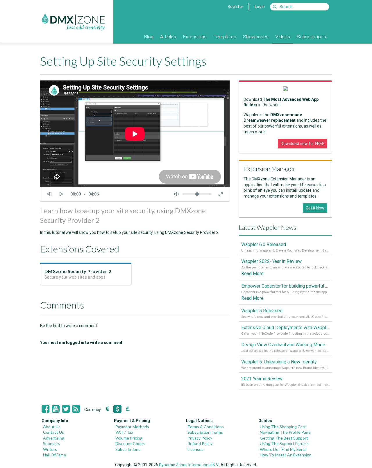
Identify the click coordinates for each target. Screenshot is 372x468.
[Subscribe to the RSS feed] (76, 409)
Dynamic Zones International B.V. (189, 464)
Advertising (53, 437)
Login (260, 6)
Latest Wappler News (267, 227)
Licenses (195, 449)
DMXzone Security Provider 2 (77, 271)
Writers (50, 449)
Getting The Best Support (284, 437)
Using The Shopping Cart (283, 426)
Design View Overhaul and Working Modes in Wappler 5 (285, 344)
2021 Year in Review (261, 378)
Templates (224, 37)
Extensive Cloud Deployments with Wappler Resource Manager (285, 327)
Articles (168, 37)
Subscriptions (311, 37)
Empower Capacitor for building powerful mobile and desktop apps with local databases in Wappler (285, 286)
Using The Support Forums (284, 443)
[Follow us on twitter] (66, 409)
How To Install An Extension (286, 454)
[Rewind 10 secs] (49, 194)
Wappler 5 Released (261, 310)
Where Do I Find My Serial (283, 449)
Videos (282, 37)
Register (235, 6)
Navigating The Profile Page (285, 432)
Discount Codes (130, 443)
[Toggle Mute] (176, 194)
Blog (148, 37)
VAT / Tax (124, 432)
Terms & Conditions (205, 426)
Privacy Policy (199, 437)
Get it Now (315, 208)
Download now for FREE (302, 143)
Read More (252, 273)
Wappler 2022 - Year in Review (271, 261)
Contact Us (53, 432)
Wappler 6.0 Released (263, 244)
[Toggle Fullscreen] (220, 194)
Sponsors (51, 443)
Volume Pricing (128, 437)
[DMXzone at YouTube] (56, 409)
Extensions (195, 37)
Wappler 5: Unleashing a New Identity (279, 362)
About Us (51, 426)
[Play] (61, 194)
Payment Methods (132, 426)
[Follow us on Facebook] (45, 409)
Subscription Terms (205, 432)
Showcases (256, 37)
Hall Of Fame (54, 454)
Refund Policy (199, 443)
